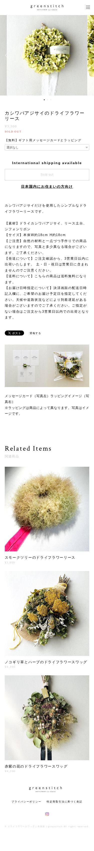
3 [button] (50, 99)
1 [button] (44, 99)
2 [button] (47, 99)
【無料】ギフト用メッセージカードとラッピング (43, 140)
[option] (47, 55)
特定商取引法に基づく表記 (64, 801)
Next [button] (86, 55)
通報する (36, 333)
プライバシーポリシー (26, 801)
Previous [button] (7, 55)
